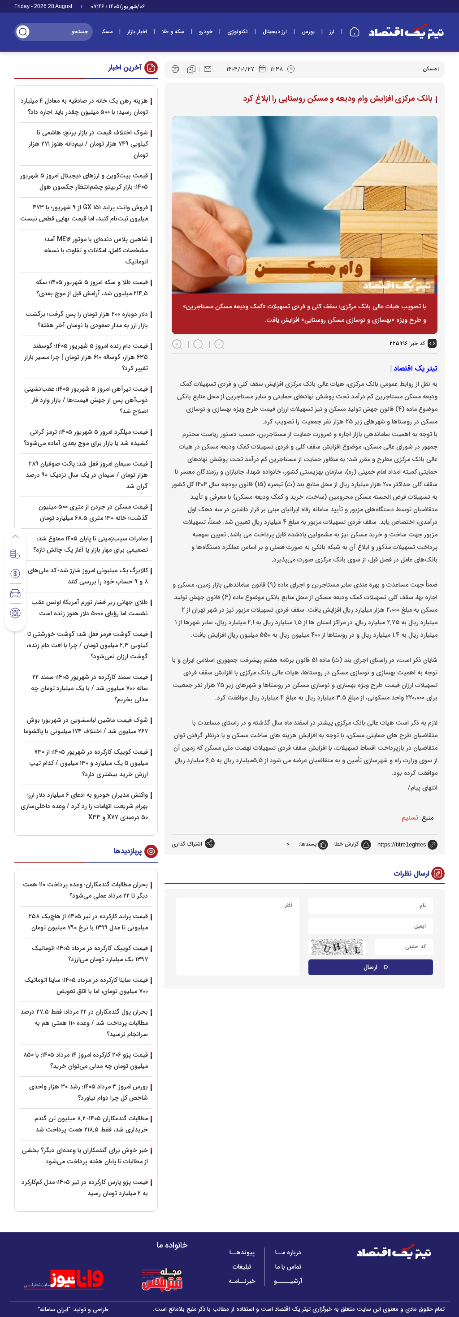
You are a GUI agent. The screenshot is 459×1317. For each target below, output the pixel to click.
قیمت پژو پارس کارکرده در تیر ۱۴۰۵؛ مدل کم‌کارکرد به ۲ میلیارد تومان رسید (85, 1187)
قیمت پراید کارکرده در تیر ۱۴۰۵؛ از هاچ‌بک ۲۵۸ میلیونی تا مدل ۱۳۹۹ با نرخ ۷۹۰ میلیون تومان (88, 922)
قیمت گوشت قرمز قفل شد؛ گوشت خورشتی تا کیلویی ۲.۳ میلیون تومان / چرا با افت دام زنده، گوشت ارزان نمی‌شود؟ (87, 645)
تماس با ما (288, 1267)
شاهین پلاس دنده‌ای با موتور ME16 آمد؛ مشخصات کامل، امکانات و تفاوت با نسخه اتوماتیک (96, 250)
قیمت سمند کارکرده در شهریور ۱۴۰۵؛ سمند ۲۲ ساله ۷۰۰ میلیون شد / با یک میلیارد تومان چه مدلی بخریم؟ (89, 688)
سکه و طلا (173, 31)
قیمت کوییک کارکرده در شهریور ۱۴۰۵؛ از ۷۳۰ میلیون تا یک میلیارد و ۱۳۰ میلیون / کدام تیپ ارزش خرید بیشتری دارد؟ (88, 763)
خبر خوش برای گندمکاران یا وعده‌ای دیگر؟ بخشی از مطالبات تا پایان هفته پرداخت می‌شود (85, 1155)
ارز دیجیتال (275, 31)
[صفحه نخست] (354, 31)
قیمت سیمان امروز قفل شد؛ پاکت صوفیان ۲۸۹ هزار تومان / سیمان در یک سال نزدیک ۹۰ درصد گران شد (87, 475)
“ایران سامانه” (54, 1309)
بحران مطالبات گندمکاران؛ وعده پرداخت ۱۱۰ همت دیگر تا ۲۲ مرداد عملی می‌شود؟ (85, 890)
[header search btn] (23, 32)
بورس (308, 31)
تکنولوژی (237, 31)
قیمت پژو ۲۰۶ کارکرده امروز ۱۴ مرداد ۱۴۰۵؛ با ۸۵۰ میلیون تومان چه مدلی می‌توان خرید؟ (85, 1060)
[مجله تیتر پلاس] (161, 1280)
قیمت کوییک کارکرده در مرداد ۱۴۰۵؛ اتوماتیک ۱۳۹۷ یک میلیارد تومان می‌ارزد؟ (90, 953)
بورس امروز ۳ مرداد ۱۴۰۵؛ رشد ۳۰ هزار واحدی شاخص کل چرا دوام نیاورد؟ (88, 1092)
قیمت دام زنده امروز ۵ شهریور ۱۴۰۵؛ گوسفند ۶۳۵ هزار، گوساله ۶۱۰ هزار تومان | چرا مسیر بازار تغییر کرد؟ (86, 357)
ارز (331, 31)
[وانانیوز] (75, 1280)
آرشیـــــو (288, 1281)
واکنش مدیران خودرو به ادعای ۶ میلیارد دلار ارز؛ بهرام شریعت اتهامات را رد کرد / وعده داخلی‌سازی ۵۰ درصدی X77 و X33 (84, 806)
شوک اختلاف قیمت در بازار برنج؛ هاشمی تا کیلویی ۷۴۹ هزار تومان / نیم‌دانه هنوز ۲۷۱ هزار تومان (88, 144)
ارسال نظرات (411, 873)
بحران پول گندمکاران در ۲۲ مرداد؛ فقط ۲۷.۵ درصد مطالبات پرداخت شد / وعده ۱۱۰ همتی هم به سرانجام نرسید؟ (84, 1023)
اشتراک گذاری (187, 844)
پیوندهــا (242, 1252)
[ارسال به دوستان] (207, 69)
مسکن (106, 31)
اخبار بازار (137, 31)
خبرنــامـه (242, 1281)
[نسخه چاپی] (175, 69)
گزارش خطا (346, 844)
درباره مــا (288, 1252)
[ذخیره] (191, 69)
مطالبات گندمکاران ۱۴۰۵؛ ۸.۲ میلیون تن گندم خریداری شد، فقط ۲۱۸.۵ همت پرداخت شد (91, 1124)
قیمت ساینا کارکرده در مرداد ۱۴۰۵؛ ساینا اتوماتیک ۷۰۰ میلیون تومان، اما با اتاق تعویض (86, 985)
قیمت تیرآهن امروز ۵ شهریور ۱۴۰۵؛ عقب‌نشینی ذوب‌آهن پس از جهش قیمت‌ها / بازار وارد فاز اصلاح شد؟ (86, 400)
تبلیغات (242, 1267)
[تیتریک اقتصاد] (406, 31)
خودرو (205, 31)
